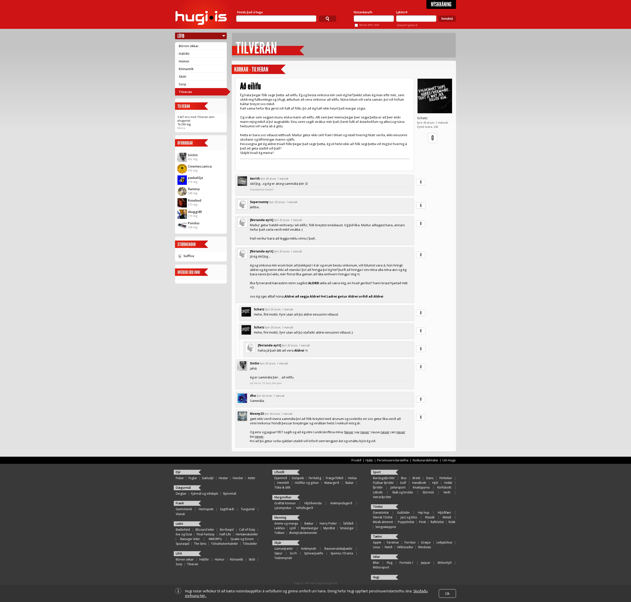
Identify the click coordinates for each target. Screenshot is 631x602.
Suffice (188, 256)
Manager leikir (190, 539)
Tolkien (279, 533)
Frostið (356, 460)
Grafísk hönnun (285, 503)
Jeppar (425, 563)
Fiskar (180, 478)
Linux (376, 547)
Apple (377, 542)
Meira (181, 128)
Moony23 (257, 414)
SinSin (193, 155)
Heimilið (283, 483)
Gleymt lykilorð (407, 25)
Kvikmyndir (308, 548)
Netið (388, 547)
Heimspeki (206, 509)
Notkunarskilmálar (425, 460)
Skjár (277, 543)
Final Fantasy (205, 534)
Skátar (349, 483)
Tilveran (185, 92)
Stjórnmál (229, 493)
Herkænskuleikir (247, 534)
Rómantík (186, 69)
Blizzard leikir (204, 529)
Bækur (309, 523)
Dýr (178, 472)
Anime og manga (286, 523)
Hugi (376, 577)
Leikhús (279, 528)
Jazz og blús (409, 517)
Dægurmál (183, 488)
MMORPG (215, 539)
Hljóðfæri (444, 512)
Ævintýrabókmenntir (303, 533)
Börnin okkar (189, 46)
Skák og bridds (402, 492)
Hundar (238, 478)
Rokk (452, 522)
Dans (429, 478)
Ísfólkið (348, 523)
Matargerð (331, 483)
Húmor (184, 61)
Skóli (182, 76)
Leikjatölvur (445, 542)
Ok (447, 593)
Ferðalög (315, 478)
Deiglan (181, 493)
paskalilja (195, 177)
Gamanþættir (283, 548)
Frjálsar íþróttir (383, 483)
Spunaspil (182, 544)
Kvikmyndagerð (341, 503)
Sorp (182, 84)
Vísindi (180, 514)
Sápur (278, 553)
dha (253, 396)
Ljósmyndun (282, 508)
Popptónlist (406, 522)
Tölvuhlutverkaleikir (224, 544)
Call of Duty (247, 529)
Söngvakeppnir (385, 527)
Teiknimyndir (283, 558)
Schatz (422, 118)
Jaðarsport (397, 487)
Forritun (410, 542)
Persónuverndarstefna (392, 460)
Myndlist (329, 528)
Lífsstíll (279, 472)
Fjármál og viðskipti (204, 493)
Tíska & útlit (282, 487)
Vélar (376, 557)
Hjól (435, 483)
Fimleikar (445, 478)
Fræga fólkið (334, 478)
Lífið (180, 36)
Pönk (422, 522)
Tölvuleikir (250, 544)
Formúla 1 (407, 563)
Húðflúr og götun (307, 483)
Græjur (426, 542)
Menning (280, 517)
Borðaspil (227, 529)
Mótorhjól (445, 563)
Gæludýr (208, 478)
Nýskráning (441, 4)
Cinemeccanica (200, 166)
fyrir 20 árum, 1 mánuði (274, 178)
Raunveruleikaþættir (338, 548)
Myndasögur (309, 528)
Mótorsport (381, 567)
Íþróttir (378, 487)
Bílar (376, 563)
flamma (194, 189)
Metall (447, 517)
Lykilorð (401, 12)
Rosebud (194, 200)
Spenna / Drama (342, 553)
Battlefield (183, 529)
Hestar (223, 478)
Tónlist (378, 507)
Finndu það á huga (250, 12)
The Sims (200, 544)
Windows (424, 547)
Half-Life (225, 534)
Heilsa (352, 478)
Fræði (180, 503)
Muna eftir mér (369, 25)
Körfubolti (444, 487)
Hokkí (448, 483)
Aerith (255, 178)
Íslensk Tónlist (382, 517)
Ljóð (293, 528)
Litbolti (378, 492)
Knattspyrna (421, 487)
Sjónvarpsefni (313, 553)
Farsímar (393, 542)
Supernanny (259, 202)
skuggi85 (195, 211)
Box (403, 478)
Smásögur (347, 528)
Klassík (430, 517)
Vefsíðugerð (304, 508)
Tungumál (248, 509)
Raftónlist (437, 522)
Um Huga (449, 460)
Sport (377, 472)
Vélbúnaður (405, 547)
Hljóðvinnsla (313, 503)
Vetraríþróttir (382, 497)
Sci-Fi (293, 553)
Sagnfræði (227, 509)
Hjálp (369, 460)
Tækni (377, 536)
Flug (389, 563)
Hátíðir (184, 53)
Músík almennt (383, 522)
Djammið (280, 478)
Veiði (446, 492)
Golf (403, 483)
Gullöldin (403, 512)
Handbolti (419, 483)
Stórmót (428, 492)
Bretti (416, 478)
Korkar (241, 69)
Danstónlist (381, 512)
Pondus (193, 223)
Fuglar (193, 478)
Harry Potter (328, 523)
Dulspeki (298, 478)
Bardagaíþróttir (384, 478)
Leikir (179, 524)
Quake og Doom (242, 539)
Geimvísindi (184, 509)
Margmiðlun (282, 497)
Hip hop (423, 512)
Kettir (251, 478)
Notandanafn (363, 12)
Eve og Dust (184, 534)
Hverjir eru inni (188, 272)
